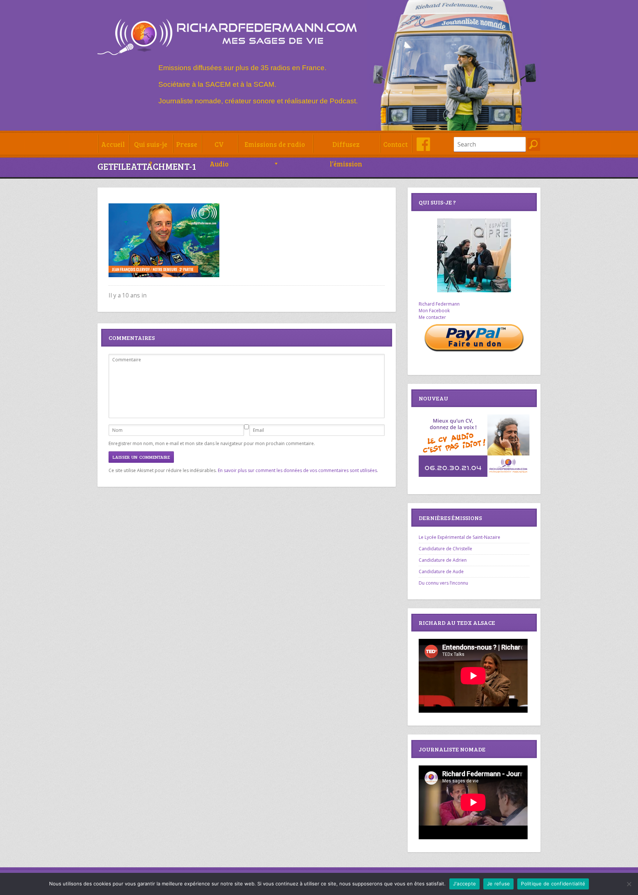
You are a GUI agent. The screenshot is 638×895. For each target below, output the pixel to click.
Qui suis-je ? (150, 147)
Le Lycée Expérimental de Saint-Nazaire (459, 537)
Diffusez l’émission (346, 147)
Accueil (113, 144)
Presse (186, 144)
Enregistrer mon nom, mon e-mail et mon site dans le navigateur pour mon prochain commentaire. (212, 443)
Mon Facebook (434, 310)
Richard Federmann (439, 304)
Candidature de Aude (441, 571)
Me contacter (432, 317)
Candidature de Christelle (445, 548)
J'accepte (464, 884)
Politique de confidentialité (553, 884)
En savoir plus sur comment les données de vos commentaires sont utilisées (297, 470)
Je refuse (498, 884)
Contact (395, 144)
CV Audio (219, 147)
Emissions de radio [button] (274, 144)
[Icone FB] (423, 144)
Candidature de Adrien (443, 560)
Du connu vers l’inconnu (443, 583)
